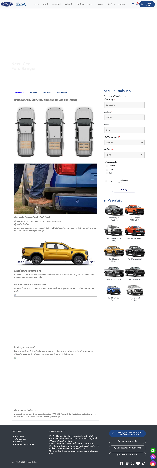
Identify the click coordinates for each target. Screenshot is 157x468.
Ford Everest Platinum (135, 298)
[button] (69, 4)
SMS (110, 173)
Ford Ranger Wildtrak (114, 260)
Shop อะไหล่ (56, 4)
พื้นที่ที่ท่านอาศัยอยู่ (112, 137)
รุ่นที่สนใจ (108, 149)
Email (106, 124)
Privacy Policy (31, 462)
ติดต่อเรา (121, 4)
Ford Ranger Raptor (135, 238)
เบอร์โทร (108, 112)
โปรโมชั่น (81, 4)
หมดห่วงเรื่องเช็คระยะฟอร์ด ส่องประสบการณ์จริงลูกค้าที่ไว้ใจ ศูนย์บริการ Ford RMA (73, 440)
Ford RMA (15, 462)
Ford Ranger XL (134, 279)
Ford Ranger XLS (135, 259)
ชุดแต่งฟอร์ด (68, 4)
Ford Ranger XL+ (114, 279)
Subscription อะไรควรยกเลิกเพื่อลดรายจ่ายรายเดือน (71, 443)
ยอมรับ (111, 181)
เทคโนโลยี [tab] (47, 92)
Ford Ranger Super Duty (114, 239)
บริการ (100, 4)
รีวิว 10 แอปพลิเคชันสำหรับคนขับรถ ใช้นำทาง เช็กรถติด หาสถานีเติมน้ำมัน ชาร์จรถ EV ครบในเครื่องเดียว (74, 447)
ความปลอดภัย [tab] (62, 92)
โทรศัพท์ (112, 166)
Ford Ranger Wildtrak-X (135, 218)
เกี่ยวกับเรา (111, 4)
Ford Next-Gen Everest (114, 298)
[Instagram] (153, 463)
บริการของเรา (20, 439)
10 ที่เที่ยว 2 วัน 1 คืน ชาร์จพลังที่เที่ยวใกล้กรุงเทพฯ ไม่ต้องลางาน (74, 452)
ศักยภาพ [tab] (33, 92)
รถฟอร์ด (45, 4)
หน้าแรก (37, 4)
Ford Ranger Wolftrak (114, 218)
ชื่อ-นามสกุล (109, 99)
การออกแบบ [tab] (19, 92)
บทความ (90, 4)
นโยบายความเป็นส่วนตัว (24, 444)
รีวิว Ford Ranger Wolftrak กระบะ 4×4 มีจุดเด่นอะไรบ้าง (72, 436)
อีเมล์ (111, 169)
